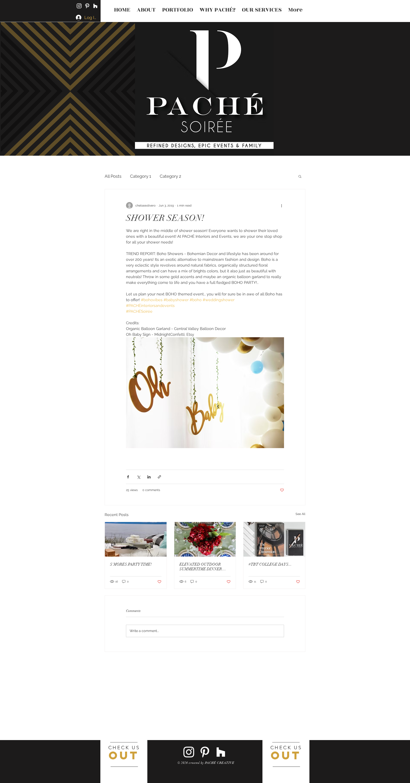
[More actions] (281, 205)
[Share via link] (159, 477)
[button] (300, 176)
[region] (123, 761)
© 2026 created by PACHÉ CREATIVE (206, 763)
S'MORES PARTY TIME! (131, 564)
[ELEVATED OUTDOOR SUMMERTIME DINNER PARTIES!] (205, 539)
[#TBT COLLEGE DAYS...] (274, 539)
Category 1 (140, 176)
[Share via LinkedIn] (149, 477)
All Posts (113, 176)
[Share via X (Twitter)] (138, 477)
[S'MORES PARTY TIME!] (136, 539)
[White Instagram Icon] (79, 6)
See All (300, 514)
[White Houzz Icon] (95, 6)
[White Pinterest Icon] (87, 6)
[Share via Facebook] (128, 477)
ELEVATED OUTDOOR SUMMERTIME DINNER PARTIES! (200, 566)
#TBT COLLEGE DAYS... (270, 564)
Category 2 (170, 176)
